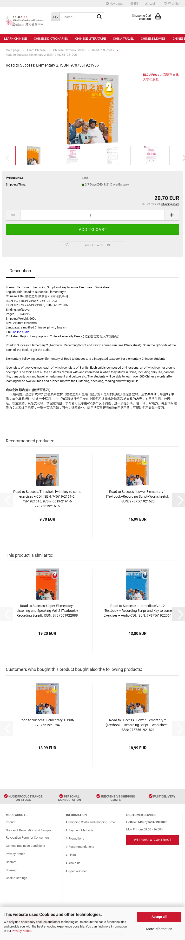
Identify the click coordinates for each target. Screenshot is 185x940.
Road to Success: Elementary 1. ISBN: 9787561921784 (47, 722)
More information (159, 929)
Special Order (77, 871)
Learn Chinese (15, 38)
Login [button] (152, 3)
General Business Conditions (25, 845)
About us (74, 863)
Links (72, 855)
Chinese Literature (90, 38)
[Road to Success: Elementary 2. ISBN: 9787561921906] (92, 108)
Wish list (173, 3)
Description (20, 270)
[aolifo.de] (25, 20)
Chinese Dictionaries (51, 38)
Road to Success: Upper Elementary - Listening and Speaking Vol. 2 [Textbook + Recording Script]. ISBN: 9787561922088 (47, 610)
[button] (134, 3)
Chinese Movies (153, 38)
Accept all (159, 917)
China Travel (123, 38)
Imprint (10, 822)
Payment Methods (80, 830)
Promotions (76, 838)
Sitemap (11, 870)
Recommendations (81, 846)
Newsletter (116, 3)
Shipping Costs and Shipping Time (91, 822)
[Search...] (99, 17)
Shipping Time (15, 184)
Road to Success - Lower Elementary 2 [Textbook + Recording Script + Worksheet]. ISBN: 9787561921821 (138, 725)
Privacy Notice (21, 931)
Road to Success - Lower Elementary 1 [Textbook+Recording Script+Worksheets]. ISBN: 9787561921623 (137, 496)
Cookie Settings (16, 878)
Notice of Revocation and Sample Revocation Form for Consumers (28, 834)
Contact (11, 862)
